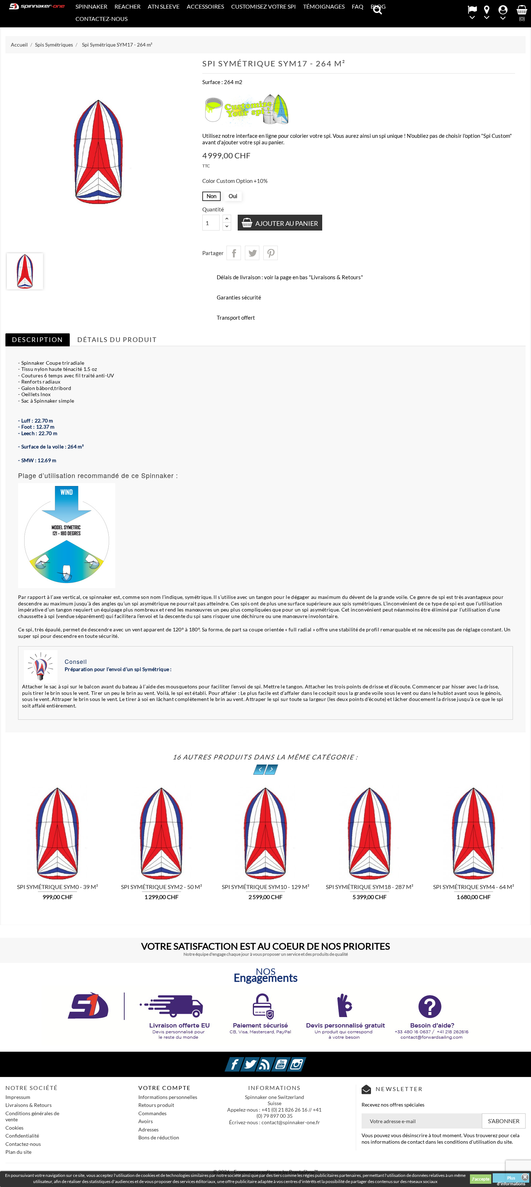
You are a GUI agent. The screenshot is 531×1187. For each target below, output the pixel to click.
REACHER (128, 6)
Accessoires (205, 6)
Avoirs (145, 1121)
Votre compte (164, 1087)
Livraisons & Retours (28, 1105)
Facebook (243, 1060)
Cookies (14, 1128)
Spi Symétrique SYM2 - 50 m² (161, 886)
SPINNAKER (91, 6)
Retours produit (156, 1105)
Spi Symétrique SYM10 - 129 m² (265, 886)
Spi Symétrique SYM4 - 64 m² (473, 886)
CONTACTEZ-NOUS (101, 18)
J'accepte (480, 1179)
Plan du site (18, 1152)
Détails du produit (117, 339)
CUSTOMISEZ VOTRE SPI (263, 6)
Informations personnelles (167, 1097)
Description (37, 339)
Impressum (17, 1097)
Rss (274, 1060)
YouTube (290, 1060)
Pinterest (270, 253)
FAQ (357, 6)
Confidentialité (22, 1136)
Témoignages (324, 6)
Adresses (148, 1129)
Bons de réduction (158, 1137)
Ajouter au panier (286, 223)
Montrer (122, 836)
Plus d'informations (511, 1179)
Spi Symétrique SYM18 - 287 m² (369, 886)
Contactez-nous (23, 1144)
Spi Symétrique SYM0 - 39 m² (57, 886)
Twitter (259, 1060)
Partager (234, 253)
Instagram (305, 1060)
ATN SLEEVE (164, 6)
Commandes (152, 1113)
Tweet (252, 253)
